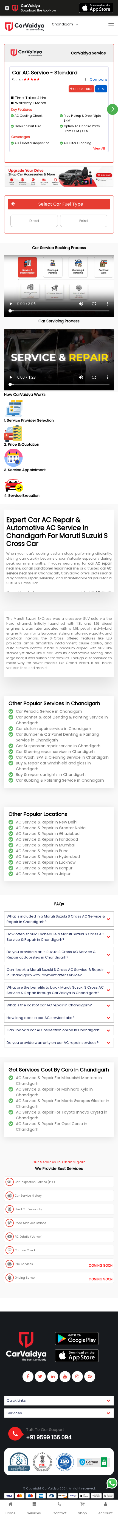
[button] (59, 919)
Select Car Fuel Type (60, 204)
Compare (98, 79)
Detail (101, 89)
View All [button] (99, 148)
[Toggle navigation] (111, 25)
